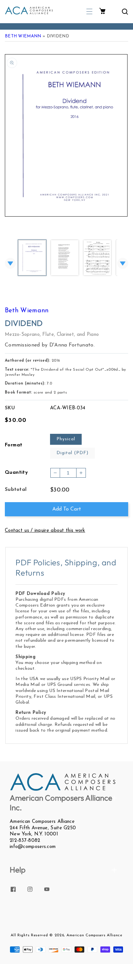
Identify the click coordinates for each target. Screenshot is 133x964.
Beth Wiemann (23, 36)
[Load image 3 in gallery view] (97, 258)
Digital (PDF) (72, 453)
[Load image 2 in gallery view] (64, 258)
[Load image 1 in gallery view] (32, 258)
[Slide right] (122, 263)
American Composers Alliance (94, 935)
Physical (65, 439)
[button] (89, 11)
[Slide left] (10, 263)
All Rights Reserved (29, 935)
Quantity (16, 472)
